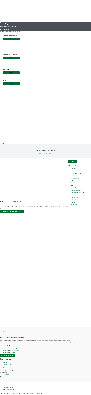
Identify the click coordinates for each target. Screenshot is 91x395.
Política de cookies (8, 387)
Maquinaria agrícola (75, 183)
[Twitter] (2, 30)
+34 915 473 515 (5, 24)
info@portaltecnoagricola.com (8, 26)
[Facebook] (0, 30)
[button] (18, 36)
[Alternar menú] (11, 39)
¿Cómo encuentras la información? (11, 350)
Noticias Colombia (75, 187)
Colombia (73, 175)
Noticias (5, 362)
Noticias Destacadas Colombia (78, 192)
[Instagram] (8, 30)
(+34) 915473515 (6, 374)
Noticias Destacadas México (77, 195)
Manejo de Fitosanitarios (9, 352)
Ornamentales (74, 204)
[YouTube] (4, 30)
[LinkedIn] (6, 30)
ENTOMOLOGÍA (75, 178)
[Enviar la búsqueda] (69, 161)
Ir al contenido (3, 1)
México (72, 185)
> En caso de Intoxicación (7, 355)
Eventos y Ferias (7, 364)
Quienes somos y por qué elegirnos (11, 348)
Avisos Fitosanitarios (76, 173)
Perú (72, 207)
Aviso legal (5, 385)
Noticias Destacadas (76, 190)
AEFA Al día (73, 168)
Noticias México (74, 199)
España (72, 180)
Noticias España (75, 197)
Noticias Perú (74, 202)
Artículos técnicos (75, 170)
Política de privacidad (8, 389)
